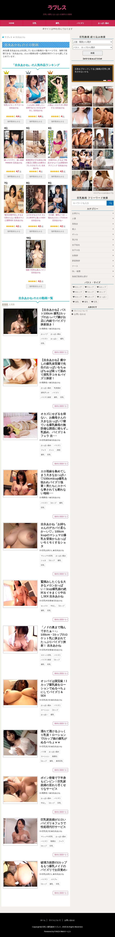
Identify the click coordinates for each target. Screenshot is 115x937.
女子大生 (76, 250)
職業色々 (45, 328)
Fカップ (90, 287)
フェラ (43, 450)
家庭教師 (76, 260)
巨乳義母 (45, 440)
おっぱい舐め (103, 23)
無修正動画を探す (80, 276)
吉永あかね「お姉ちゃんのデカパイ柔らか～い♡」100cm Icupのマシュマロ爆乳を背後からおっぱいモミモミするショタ (53, 535)
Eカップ (78, 287)
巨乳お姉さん (47, 550)
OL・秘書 (76, 271)
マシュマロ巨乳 (47, 556)
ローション (45, 710)
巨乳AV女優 (46, 600)
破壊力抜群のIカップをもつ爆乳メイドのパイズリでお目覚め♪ (54, 866)
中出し (53, 606)
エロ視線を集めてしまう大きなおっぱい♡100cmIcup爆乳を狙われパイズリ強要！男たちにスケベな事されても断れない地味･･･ (54, 482)
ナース (75, 266)
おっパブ (44, 334)
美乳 (77, 302)
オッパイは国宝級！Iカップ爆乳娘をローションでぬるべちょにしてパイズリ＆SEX (54, 688)
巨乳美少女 (46, 700)
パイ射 (43, 752)
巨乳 (34, 23)
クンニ (51, 450)
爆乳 (57, 23)
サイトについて (81, 310)
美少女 (75, 239)
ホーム (42, 920)
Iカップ (53, 503)
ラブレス (8, 37)
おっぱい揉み (56, 334)
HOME (11, 23)
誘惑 (58, 450)
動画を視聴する (60, 352)
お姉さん (76, 213)
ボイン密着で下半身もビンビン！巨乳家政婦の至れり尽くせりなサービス (53, 783)
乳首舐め (57, 388)
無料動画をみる (13, 121)
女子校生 (76, 245)
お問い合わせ (80, 314)
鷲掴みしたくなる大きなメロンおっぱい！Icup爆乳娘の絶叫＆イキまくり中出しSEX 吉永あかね (53, 589)
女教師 (75, 255)
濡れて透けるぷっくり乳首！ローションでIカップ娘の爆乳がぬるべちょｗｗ (54, 736)
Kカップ (78, 297)
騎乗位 (54, 756)
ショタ (43, 560)
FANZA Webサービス (62, 931)
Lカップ (90, 297)
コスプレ (54, 879)
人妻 (74, 218)
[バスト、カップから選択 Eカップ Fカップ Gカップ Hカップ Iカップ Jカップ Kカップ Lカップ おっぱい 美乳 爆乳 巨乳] (92, 47)
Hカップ (78, 292)
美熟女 (75, 224)
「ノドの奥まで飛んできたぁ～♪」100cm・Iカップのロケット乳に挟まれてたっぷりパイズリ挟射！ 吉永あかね (54, 636)
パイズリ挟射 (46, 397)
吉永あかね (55, 328)
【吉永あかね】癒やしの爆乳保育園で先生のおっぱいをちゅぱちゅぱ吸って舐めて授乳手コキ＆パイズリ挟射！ (53, 369)
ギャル (75, 234)
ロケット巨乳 (46, 655)
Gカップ (102, 287)
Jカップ (52, 803)
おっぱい (54, 339)
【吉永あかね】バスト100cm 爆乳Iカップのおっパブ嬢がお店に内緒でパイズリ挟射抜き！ (53, 317)
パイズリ (80, 23)
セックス (44, 606)
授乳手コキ (45, 392)
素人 (74, 229)
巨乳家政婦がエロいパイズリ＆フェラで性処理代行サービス (53, 823)
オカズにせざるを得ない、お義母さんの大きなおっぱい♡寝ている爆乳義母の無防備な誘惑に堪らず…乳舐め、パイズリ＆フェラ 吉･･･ (54, 425)
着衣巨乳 (59, 761)
